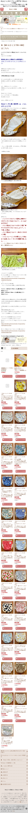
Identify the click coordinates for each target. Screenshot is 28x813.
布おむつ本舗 (13, 9)
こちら (13, 811)
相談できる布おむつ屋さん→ (10, 16)
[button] (2, 9)
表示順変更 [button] (15, 348)
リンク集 (19, 802)
